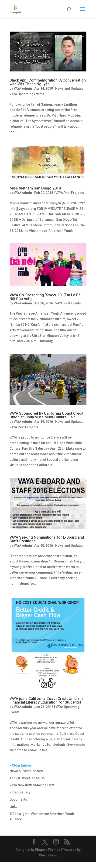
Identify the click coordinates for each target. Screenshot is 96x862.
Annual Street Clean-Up (27, 778)
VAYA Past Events (68, 303)
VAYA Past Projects (69, 193)
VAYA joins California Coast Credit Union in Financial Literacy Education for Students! (46, 700)
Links (13, 806)
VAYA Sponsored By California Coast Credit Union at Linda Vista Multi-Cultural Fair (46, 415)
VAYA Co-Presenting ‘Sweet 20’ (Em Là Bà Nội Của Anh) (45, 297)
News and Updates (69, 88)
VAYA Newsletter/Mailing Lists (32, 785)
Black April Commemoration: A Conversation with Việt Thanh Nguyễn (48, 82)
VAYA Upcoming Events (27, 94)
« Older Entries (21, 765)
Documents (18, 799)
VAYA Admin (23, 88)
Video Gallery (20, 792)
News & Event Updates (26, 771)
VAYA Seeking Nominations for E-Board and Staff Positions (47, 539)
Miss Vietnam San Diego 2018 (35, 188)
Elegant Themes (47, 850)
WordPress (48, 855)
